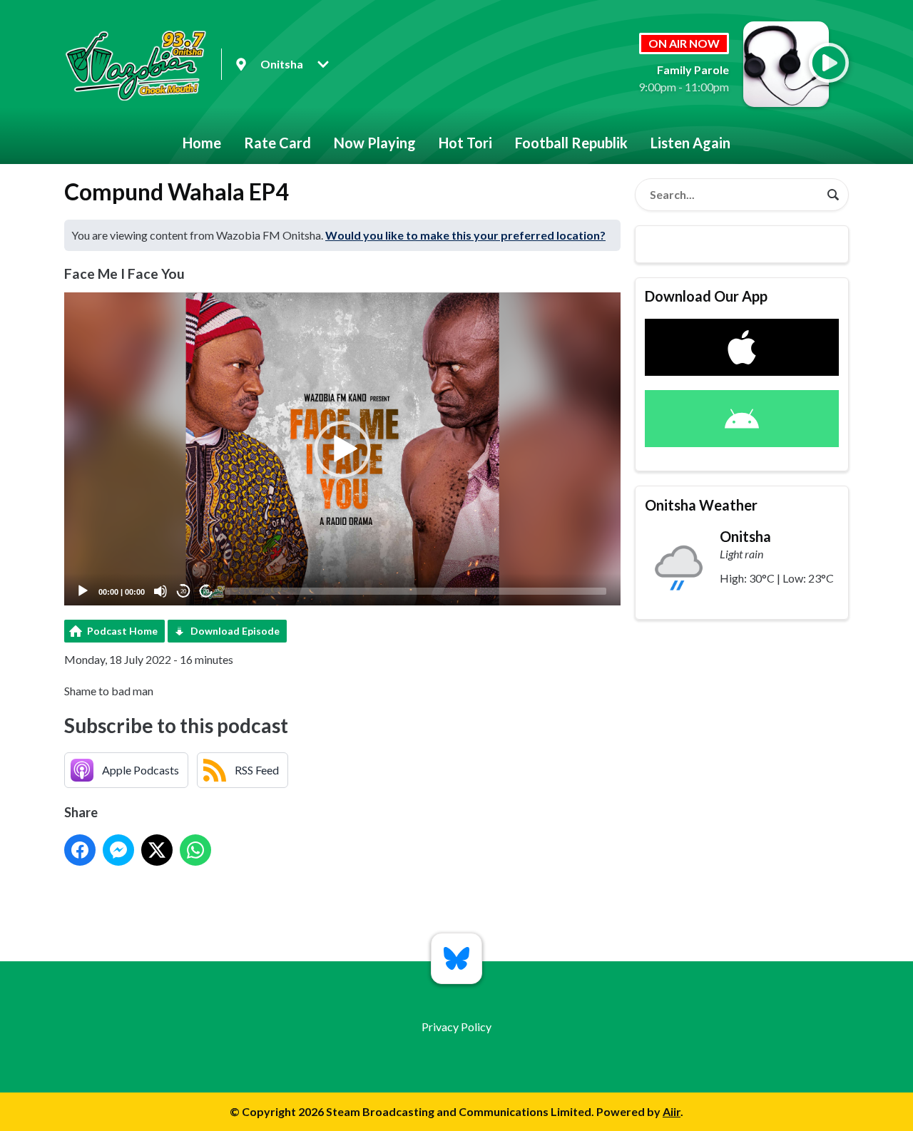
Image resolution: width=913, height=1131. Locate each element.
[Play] (83, 591)
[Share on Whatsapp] (195, 850)
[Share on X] (157, 850)
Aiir (671, 1111)
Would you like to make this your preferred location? (465, 235)
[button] (342, 449)
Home (202, 142)
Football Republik (571, 142)
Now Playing (375, 142)
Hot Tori (465, 142)
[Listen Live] (829, 63)
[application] (342, 448)
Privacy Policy (456, 1026)
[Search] (833, 194)
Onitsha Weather (701, 504)
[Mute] (160, 591)
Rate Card (277, 142)
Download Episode (235, 631)
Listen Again (690, 142)
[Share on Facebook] (80, 850)
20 (183, 591)
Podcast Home (122, 631)
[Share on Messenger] (118, 850)
